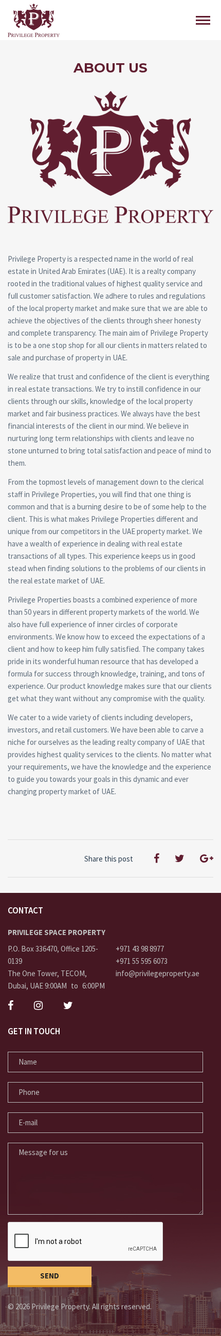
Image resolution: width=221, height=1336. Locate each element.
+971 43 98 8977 (140, 949)
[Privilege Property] (34, 20)
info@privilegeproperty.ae (157, 973)
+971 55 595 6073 (142, 961)
